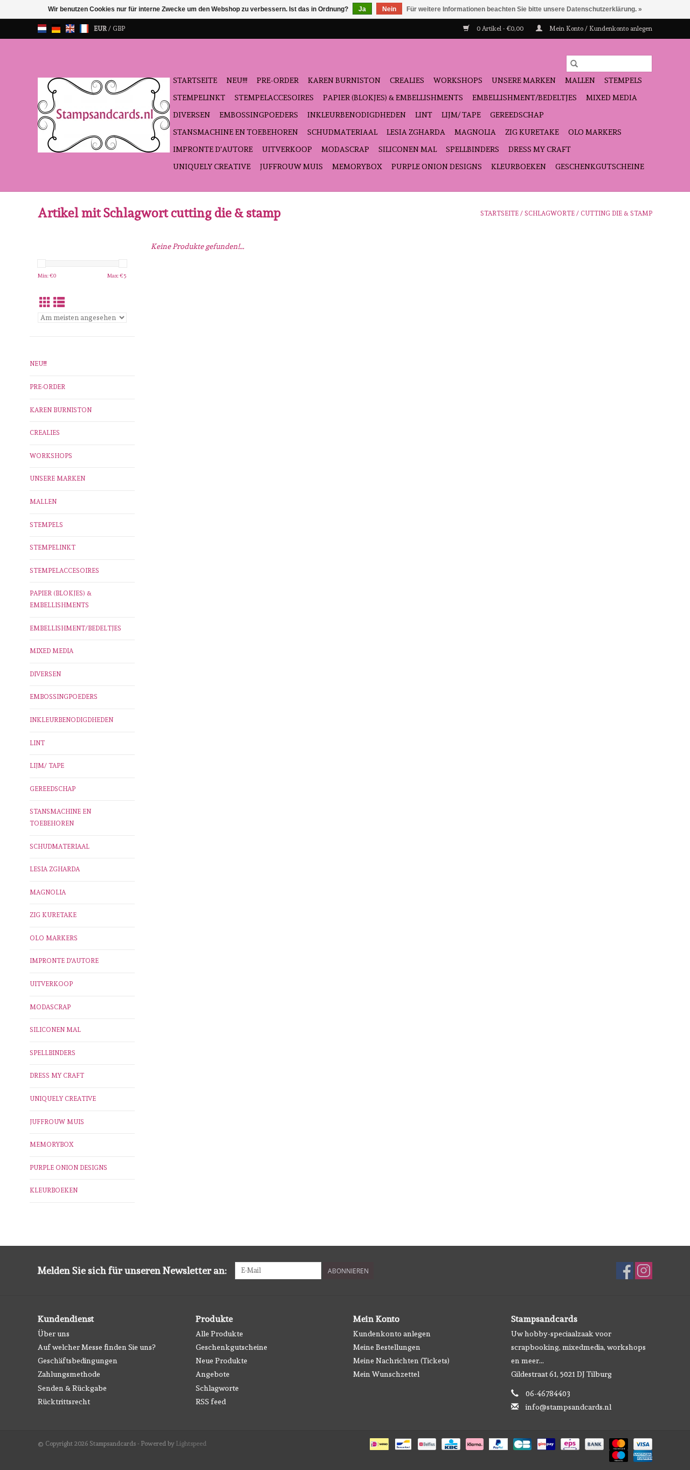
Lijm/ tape (461, 114)
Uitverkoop (287, 149)
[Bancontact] (402, 1442)
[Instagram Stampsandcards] (643, 1270)
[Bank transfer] (593, 1442)
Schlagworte (550, 213)
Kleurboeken (518, 166)
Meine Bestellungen (386, 1347)
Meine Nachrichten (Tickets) (401, 1360)
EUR (101, 28)
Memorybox (357, 166)
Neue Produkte (221, 1360)
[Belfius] (426, 1442)
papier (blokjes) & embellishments (393, 97)
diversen (191, 114)
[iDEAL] (378, 1442)
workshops (457, 80)
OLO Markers (595, 132)
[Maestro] (617, 1454)
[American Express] (641, 1454)
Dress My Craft (539, 149)
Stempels (623, 80)
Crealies (407, 80)
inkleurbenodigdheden (356, 114)
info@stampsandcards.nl (568, 1407)
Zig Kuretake (532, 132)
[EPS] (569, 1442)
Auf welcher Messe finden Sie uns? (96, 1347)
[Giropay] (545, 1442)
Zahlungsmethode (69, 1374)
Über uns (54, 1333)
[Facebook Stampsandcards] (624, 1270)
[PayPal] (497, 1442)
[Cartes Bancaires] (521, 1442)
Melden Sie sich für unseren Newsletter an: (132, 1270)
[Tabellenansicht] (45, 302)
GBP (119, 28)
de (56, 28)
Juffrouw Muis (291, 166)
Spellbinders (472, 149)
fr (84, 28)
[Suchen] (574, 63)
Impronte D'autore (213, 149)
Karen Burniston (344, 80)
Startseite (195, 80)
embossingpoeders (258, 114)
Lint (423, 114)
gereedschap (517, 114)
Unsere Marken (524, 80)
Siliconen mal (407, 149)
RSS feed (211, 1401)
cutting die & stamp (616, 213)
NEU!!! (236, 80)
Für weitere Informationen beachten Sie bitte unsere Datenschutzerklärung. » (524, 9)
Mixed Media (611, 97)
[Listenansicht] (59, 302)
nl (42, 28)
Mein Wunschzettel (386, 1374)
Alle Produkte (219, 1333)
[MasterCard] (617, 1442)
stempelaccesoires (274, 97)
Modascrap (345, 149)
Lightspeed (191, 1443)
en (70, 28)
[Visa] (641, 1442)
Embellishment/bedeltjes (524, 97)
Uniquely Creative (212, 166)
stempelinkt (199, 97)
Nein (389, 9)
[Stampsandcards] (104, 115)
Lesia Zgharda (416, 132)
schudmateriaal (342, 132)
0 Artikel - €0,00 (500, 28)
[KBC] (449, 1442)
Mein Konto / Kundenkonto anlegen (600, 28)
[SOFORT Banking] (473, 1442)
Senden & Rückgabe (72, 1388)
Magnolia (475, 132)
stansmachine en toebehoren (235, 132)
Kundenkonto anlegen (392, 1333)
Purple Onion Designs (436, 166)
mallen (580, 80)
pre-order (278, 80)
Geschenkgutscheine (599, 166)
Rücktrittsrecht (64, 1401)
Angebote (213, 1374)
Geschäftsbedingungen (78, 1360)
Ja (362, 9)
